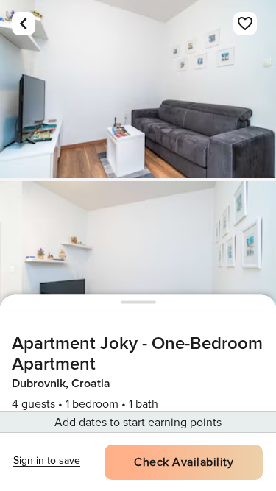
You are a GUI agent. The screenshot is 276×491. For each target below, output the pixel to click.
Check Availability (183, 462)
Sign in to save (46, 460)
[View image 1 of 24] (138, 89)
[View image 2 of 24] (138, 270)
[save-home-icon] (245, 23)
